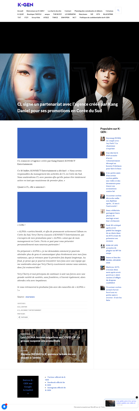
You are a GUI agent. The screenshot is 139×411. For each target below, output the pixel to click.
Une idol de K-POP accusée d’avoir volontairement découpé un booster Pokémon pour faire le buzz (114, 161)
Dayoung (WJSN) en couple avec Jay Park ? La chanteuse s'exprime (113, 143)
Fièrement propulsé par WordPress (86, 407)
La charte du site (54, 11)
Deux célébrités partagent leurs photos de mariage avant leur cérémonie (113, 215)
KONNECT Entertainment (31, 310)
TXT (19, 17)
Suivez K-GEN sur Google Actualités (28, 387)
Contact (68, 11)
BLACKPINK (108, 14)
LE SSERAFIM (70, 14)
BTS (98, 14)
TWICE (55, 17)
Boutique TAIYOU (34, 14)
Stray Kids (36, 17)
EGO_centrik (22, 307)
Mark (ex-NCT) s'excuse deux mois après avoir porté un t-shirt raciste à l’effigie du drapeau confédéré (113, 275)
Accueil (20, 11)
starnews (30, 296)
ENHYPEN (65, 17)
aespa (47, 14)
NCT (74, 17)
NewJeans (83, 14)
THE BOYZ (57, 14)
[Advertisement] (69, 37)
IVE (92, 14)
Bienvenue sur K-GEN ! (35, 11)
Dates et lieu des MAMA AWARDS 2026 (113, 260)
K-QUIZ (20, 14)
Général (20, 99)
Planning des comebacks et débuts (88, 11)
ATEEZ (46, 17)
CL (19, 310)
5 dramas (109, 11)
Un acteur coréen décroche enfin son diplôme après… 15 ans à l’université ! (113, 200)
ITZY (26, 17)
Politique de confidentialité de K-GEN (94, 17)
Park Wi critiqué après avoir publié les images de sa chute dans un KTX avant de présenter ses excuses (113, 233)
